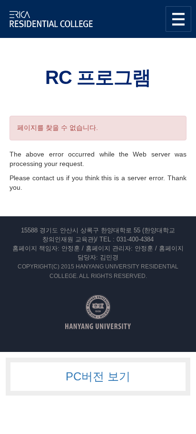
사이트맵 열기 (178, 19)
